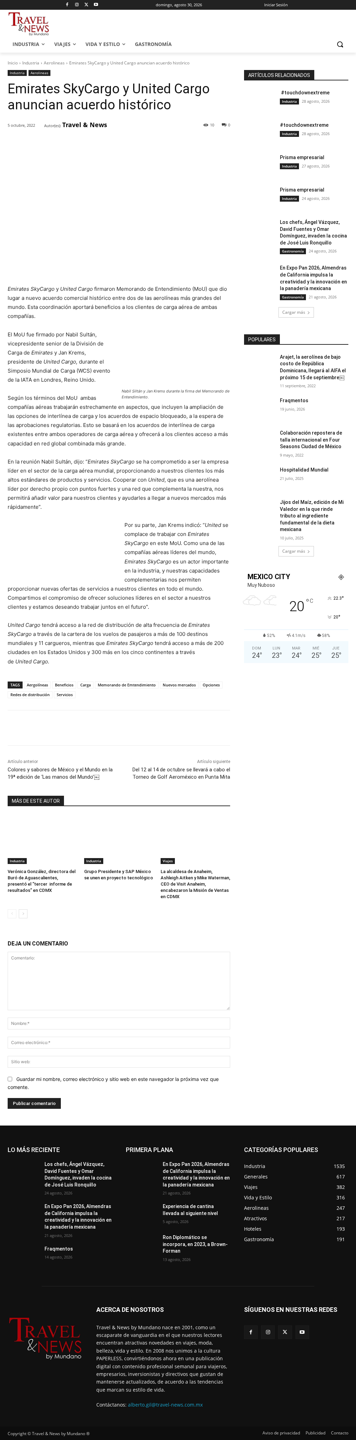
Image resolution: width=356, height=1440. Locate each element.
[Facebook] (67, 5)
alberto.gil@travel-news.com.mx (165, 1404)
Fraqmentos (294, 400)
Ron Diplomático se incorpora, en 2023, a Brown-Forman (195, 1244)
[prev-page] (12, 913)
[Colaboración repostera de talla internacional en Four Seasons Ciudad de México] (259, 441)
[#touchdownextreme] (259, 100)
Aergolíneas (37, 684)
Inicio (13, 63)
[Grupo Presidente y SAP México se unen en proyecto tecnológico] (119, 839)
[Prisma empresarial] (259, 165)
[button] (340, 44)
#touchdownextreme (305, 92)
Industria (30, 63)
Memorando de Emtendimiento (127, 684)
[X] (86, 5)
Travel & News (84, 124)
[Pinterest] (88, 143)
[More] (120, 143)
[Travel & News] (39, 125)
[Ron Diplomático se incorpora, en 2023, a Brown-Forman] (141, 1245)
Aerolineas (54, 63)
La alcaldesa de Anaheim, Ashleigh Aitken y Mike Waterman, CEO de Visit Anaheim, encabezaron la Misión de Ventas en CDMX (195, 884)
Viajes (168, 860)
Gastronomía (293, 251)
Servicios (65, 694)
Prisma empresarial (302, 157)
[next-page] (23, 913)
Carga (85, 684)
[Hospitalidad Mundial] (259, 478)
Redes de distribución (30, 694)
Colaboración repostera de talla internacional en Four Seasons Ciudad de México (311, 439)
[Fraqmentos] (259, 408)
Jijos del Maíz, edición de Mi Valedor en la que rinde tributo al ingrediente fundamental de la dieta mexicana (311, 515)
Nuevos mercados (179, 684)
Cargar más (293, 312)
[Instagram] (77, 5)
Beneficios (64, 684)
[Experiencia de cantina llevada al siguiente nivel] (141, 1214)
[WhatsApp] (104, 143)
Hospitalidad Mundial (304, 470)
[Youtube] (96, 5)
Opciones (211, 684)
